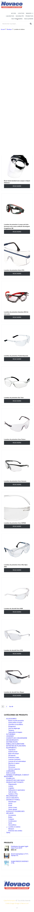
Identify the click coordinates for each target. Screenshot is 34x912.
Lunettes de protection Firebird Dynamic (16, 355)
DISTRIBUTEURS (12, 742)
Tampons (11, 730)
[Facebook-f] (17, 907)
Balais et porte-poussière (16, 720)
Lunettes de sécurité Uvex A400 (13, 608)
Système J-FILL (13, 794)
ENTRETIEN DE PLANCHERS (16, 746)
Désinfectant (12, 801)
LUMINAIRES (10, 771)
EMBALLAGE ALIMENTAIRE (15, 744)
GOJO (10, 803)
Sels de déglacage (14, 728)
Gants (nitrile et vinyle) (15, 722)
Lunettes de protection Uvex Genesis (15, 481)
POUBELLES (10, 778)
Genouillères (12, 825)
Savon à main (12, 807)
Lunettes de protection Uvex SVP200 (15, 523)
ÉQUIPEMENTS (11, 748)
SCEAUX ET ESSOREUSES (15, 811)
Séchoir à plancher (14, 769)
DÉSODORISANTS (12, 740)
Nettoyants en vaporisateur (16, 790)
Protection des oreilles (15, 830)
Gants (10, 823)
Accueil (3, 29)
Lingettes (11, 788)
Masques (11, 829)
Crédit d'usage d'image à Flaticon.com (17, 903)
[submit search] (30, 24)
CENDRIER (10, 736)
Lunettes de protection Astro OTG (14, 270)
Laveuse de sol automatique (17, 761)
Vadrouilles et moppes (15, 732)
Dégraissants (12, 784)
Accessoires (12, 815)
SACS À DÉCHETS (12, 798)
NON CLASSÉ (10, 773)
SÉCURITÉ (9, 813)
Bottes (10, 817)
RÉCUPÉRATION (11, 796)
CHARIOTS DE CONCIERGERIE (16, 738)
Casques (11, 819)
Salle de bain (12, 792)
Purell (10, 805)
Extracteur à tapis (13, 757)
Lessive (10, 786)
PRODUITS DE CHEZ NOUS (15, 780)
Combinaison (12, 821)
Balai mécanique (13, 753)
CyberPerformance (9, 901)
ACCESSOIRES (11, 718)
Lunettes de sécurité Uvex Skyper (14, 692)
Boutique (9, 29)
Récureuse (11, 767)
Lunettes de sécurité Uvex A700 (13, 650)
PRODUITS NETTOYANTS (14, 782)
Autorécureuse (12, 751)
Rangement (12, 726)
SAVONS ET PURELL (13, 799)
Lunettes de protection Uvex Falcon (14, 439)
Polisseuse (11, 765)
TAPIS (8, 832)
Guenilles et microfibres (15, 724)
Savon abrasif (12, 809)
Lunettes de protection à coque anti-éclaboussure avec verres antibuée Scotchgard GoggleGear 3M (17, 226)
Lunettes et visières (14, 827)
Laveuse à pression (14, 759)
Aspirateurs (11, 749)
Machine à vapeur (13, 763)
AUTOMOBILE (10, 734)
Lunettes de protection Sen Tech (14, 397)
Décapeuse (12, 755)
